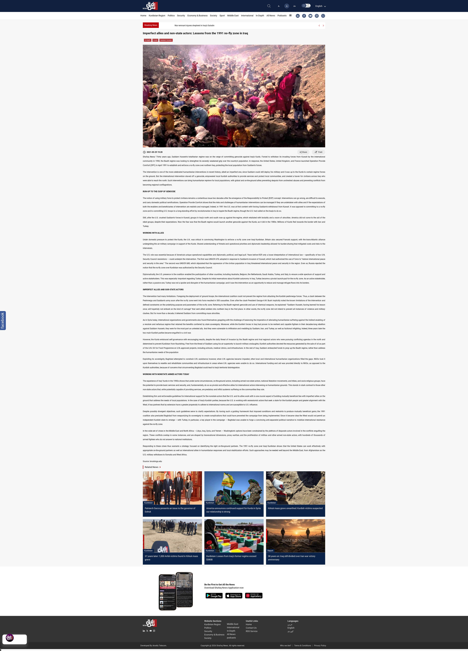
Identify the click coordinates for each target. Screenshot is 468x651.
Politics (171, 15)
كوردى (290, 631)
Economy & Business (197, 15)
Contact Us (251, 628)
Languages (293, 621)
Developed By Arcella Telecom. (153, 645)
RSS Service (252, 631)
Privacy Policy (320, 645)
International (247, 15)
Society (213, 15)
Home (143, 15)
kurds (155, 40)
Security (181, 15)
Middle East (233, 15)
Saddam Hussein (166, 40)
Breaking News (150, 25)
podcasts (282, 15)
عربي (290, 624)
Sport (222, 15)
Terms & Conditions (302, 645)
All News (271, 15)
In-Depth (260, 15)
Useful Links (252, 621)
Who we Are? (285, 645)
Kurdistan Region (157, 15)
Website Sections (212, 621)
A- (279, 6)
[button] (319, 25)
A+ (294, 6)
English (291, 628)
